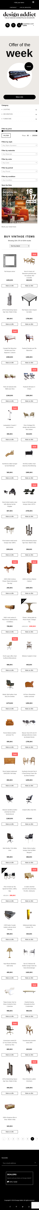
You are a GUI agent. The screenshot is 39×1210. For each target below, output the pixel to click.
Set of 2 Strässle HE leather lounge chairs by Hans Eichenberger (29, 966)
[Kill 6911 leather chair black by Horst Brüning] (29, 453)
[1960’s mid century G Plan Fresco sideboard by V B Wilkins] (10, 607)
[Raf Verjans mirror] (10, 261)
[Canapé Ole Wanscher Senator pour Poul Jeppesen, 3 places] (10, 338)
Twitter (23, 1206)
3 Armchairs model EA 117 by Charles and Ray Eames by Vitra (10, 1042)
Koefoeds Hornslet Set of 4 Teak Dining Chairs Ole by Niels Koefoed (29, 773)
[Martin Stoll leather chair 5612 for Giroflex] (10, 684)
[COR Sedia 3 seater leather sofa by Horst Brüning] (10, 914)
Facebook (10, 1206)
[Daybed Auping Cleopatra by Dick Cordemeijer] (29, 991)
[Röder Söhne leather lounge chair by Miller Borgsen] (29, 837)
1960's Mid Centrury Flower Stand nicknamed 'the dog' (9, 581)
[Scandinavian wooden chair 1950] (29, 1030)
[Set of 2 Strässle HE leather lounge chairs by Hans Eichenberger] (29, 953)
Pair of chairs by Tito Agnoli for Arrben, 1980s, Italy (9, 889)
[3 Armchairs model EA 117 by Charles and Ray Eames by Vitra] (10, 1030)
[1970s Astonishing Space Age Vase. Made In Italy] (10, 299)
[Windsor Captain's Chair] (29, 645)
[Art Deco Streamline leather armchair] (29, 684)
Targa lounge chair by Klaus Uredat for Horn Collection (9, 1004)
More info (19, 97)
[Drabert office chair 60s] (29, 799)
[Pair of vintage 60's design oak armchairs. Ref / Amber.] (29, 414)
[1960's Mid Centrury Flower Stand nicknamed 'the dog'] (10, 568)
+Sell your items (19, 2)
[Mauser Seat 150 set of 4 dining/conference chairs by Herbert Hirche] (29, 722)
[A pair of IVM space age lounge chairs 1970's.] (29, 491)
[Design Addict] (19, 15)
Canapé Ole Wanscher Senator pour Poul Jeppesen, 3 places (9, 350)
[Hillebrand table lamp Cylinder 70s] (29, 914)
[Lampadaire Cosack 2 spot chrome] (10, 414)
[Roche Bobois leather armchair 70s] (10, 722)
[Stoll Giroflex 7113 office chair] (10, 837)
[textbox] (19, 145)
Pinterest (16, 1206)
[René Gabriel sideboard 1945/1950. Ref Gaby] (10, 761)
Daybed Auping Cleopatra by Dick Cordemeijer (29, 1004)
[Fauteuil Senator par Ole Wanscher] (29, 338)
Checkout (13, 7)
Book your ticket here (9, 227)
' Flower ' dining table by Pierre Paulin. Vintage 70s (29, 619)
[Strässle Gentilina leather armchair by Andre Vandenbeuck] (10, 799)
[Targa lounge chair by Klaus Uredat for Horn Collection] (10, 991)
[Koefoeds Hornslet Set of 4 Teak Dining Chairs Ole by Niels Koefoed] (29, 761)
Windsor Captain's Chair (29, 656)
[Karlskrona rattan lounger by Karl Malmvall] (10, 453)
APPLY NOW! (13, 1182)
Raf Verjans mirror (9, 271)
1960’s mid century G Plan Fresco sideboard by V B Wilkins (9, 619)
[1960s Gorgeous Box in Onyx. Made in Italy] (10, 1107)
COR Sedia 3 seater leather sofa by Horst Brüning (10, 927)
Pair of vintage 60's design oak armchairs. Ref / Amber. (29, 427)
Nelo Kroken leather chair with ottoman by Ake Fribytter (9, 504)
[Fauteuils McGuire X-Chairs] (29, 376)
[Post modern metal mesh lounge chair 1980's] (10, 530)
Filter (6, 135)
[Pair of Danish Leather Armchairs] (29, 1068)
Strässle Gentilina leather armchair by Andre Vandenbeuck (9, 812)
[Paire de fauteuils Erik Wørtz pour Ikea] (10, 376)
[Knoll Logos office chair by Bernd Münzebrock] (10, 645)
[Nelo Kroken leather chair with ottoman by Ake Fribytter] (10, 491)
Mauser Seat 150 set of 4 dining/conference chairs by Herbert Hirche (29, 735)
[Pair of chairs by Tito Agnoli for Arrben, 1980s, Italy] (10, 876)
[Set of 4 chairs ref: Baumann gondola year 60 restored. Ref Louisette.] (29, 261)
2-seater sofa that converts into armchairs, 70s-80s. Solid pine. (29, 889)
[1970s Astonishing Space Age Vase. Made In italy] (29, 530)
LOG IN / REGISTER (25, 7)
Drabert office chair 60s (29, 810)
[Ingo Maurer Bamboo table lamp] (10, 953)
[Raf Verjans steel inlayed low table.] (29, 299)
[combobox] (19, 145)
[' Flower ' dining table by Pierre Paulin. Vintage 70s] (29, 607)
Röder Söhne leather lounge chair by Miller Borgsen (29, 850)
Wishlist (13, 25)
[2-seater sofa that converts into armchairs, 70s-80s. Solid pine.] (29, 876)
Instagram (29, 1206)
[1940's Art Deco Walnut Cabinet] (29, 568)
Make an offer (10, 286)
